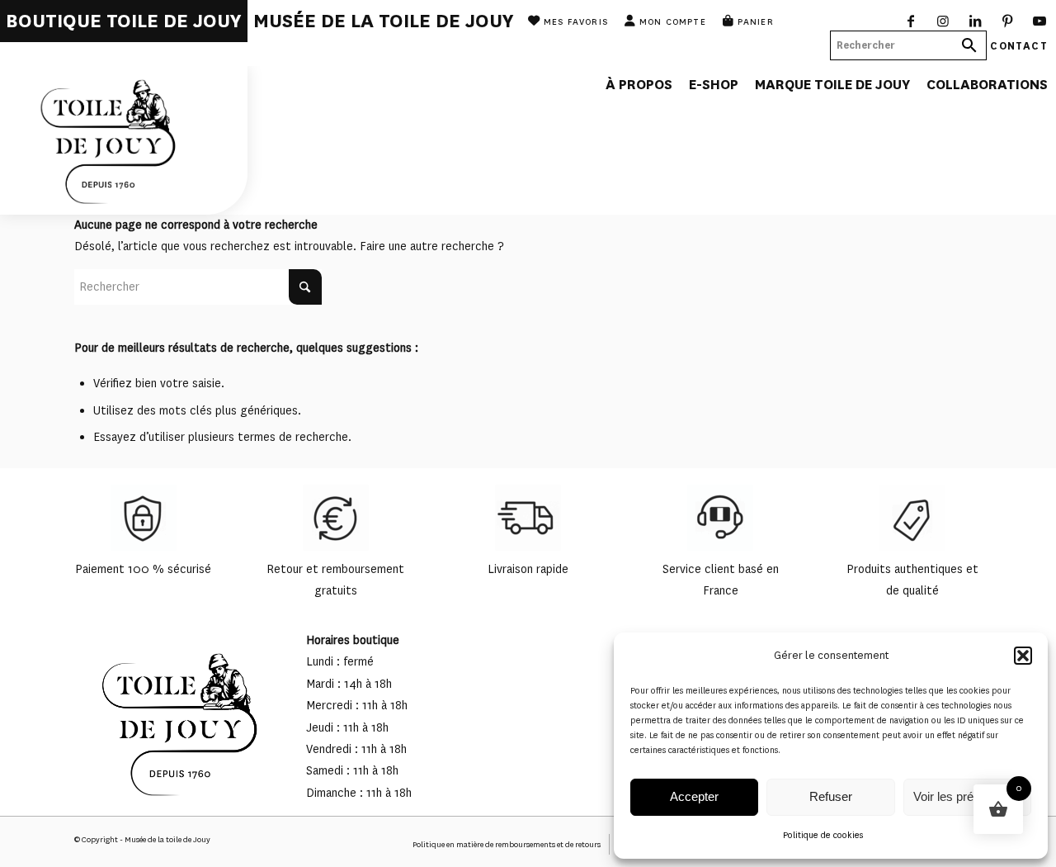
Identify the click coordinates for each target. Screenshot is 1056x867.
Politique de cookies (823, 835)
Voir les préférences (967, 796)
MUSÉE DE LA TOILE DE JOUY (383, 21)
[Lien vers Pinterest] (1008, 20)
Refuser (830, 796)
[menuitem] (124, 21)
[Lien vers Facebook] (911, 20)
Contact (1019, 45)
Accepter (694, 796)
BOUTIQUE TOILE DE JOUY (124, 21)
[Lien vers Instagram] (943, 20)
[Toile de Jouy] (123, 140)
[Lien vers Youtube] (1040, 20)
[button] (1023, 655)
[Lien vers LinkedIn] (975, 20)
